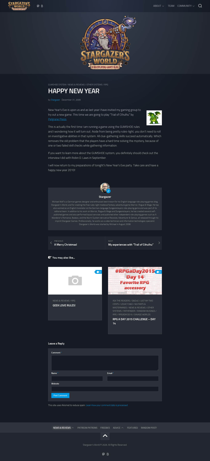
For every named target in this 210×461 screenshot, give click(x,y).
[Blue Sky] (42, 6)
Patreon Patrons (87, 427)
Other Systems (94, 84)
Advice (116, 427)
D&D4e (135, 300)
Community (184, 5)
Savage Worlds (142, 314)
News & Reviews (76, 84)
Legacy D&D (127, 304)
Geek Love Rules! (64, 305)
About (157, 5)
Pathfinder (129, 311)
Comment (56, 352)
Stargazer (55, 99)
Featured (132, 427)
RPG (106, 84)
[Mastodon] (38, 6)
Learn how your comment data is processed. (107, 405)
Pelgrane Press (57, 119)
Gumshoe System (57, 84)
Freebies (105, 427)
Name (54, 373)
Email (110, 373)
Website (55, 383)
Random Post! (149, 427)
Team (171, 5)
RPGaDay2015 (125, 314)
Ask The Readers (121, 300)
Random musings (146, 311)
